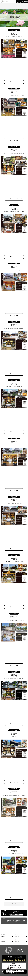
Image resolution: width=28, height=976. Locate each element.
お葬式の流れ (14, 4)
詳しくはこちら (14, 82)
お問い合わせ (23, 8)
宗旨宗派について (14, 6)
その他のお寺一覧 (14, 904)
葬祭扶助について (14, 8)
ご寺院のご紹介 (4, 6)
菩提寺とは (23, 6)
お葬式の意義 (5, 4)
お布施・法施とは (4, 8)
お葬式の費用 (23, 4)
